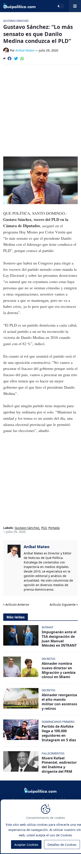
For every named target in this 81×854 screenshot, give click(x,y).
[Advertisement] (40, 110)
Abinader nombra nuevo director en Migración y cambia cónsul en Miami (59, 670)
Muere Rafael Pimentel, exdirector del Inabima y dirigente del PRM (59, 765)
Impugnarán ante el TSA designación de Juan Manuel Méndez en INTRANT (59, 639)
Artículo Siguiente (63, 604)
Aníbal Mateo (36, 546)
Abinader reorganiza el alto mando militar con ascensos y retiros (59, 702)
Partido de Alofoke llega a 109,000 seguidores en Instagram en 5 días (59, 733)
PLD (43, 528)
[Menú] (75, 6)
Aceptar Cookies (26, 844)
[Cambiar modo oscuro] (60, 6)
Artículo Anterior (17, 604)
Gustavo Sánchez (27, 528)
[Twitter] (16, 58)
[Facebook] (9, 58)
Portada (54, 528)
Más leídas (15, 617)
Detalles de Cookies (62, 844)
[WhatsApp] (22, 58)
